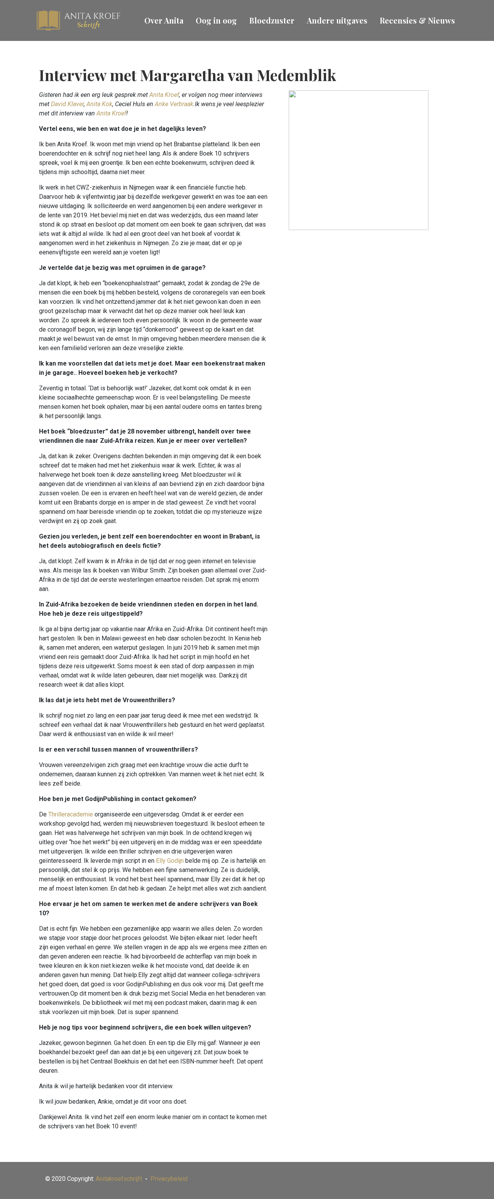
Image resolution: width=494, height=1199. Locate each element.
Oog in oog (216, 20)
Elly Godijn (170, 860)
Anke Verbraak (174, 104)
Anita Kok (99, 104)
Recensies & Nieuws (417, 20)
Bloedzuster (271, 20)
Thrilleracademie (70, 814)
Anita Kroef (164, 94)
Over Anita (163, 20)
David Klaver (67, 104)
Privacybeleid (169, 1178)
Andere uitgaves (337, 20)
